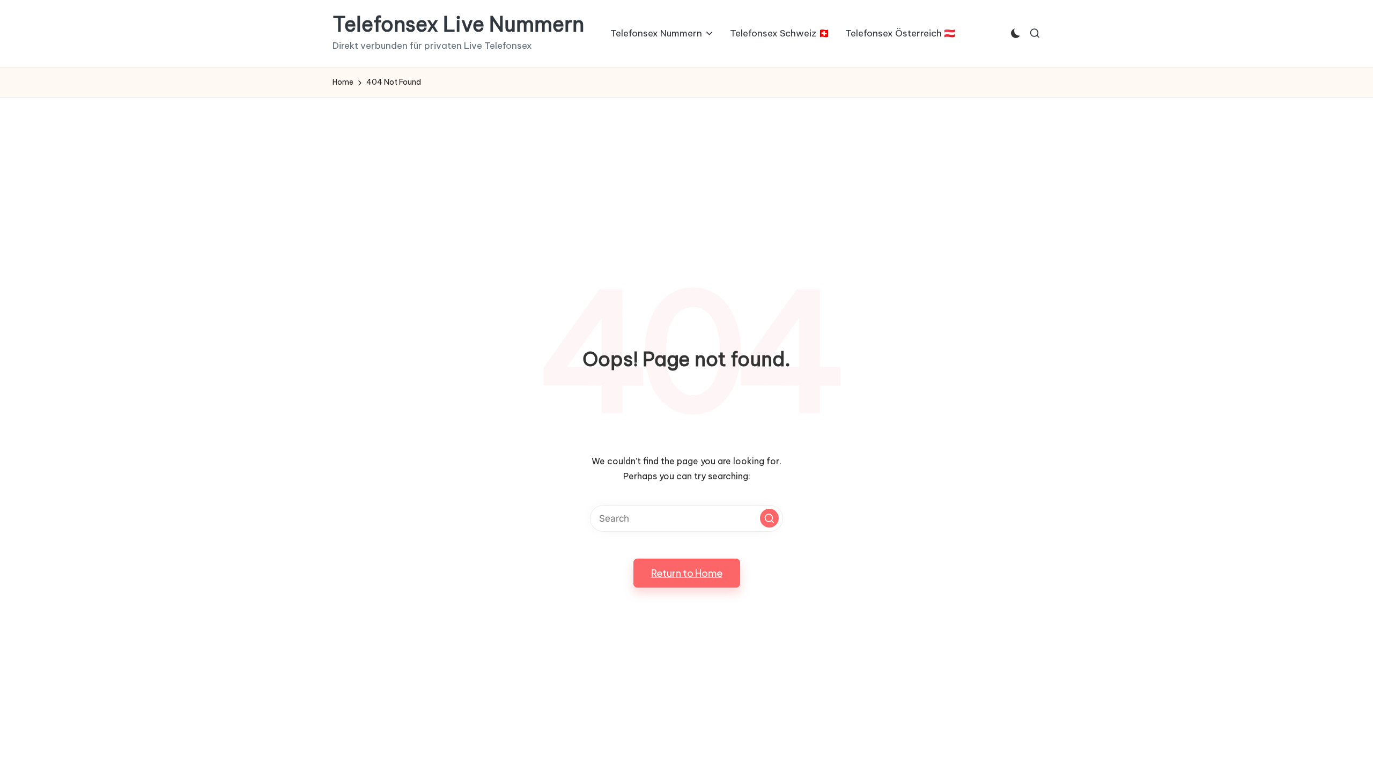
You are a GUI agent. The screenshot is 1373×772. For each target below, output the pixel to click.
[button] (769, 518)
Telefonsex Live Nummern (458, 24)
